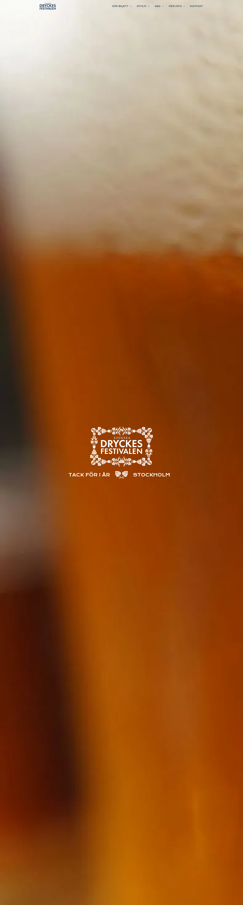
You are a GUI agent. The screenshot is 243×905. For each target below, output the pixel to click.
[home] (48, 6)
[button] (122, 6)
